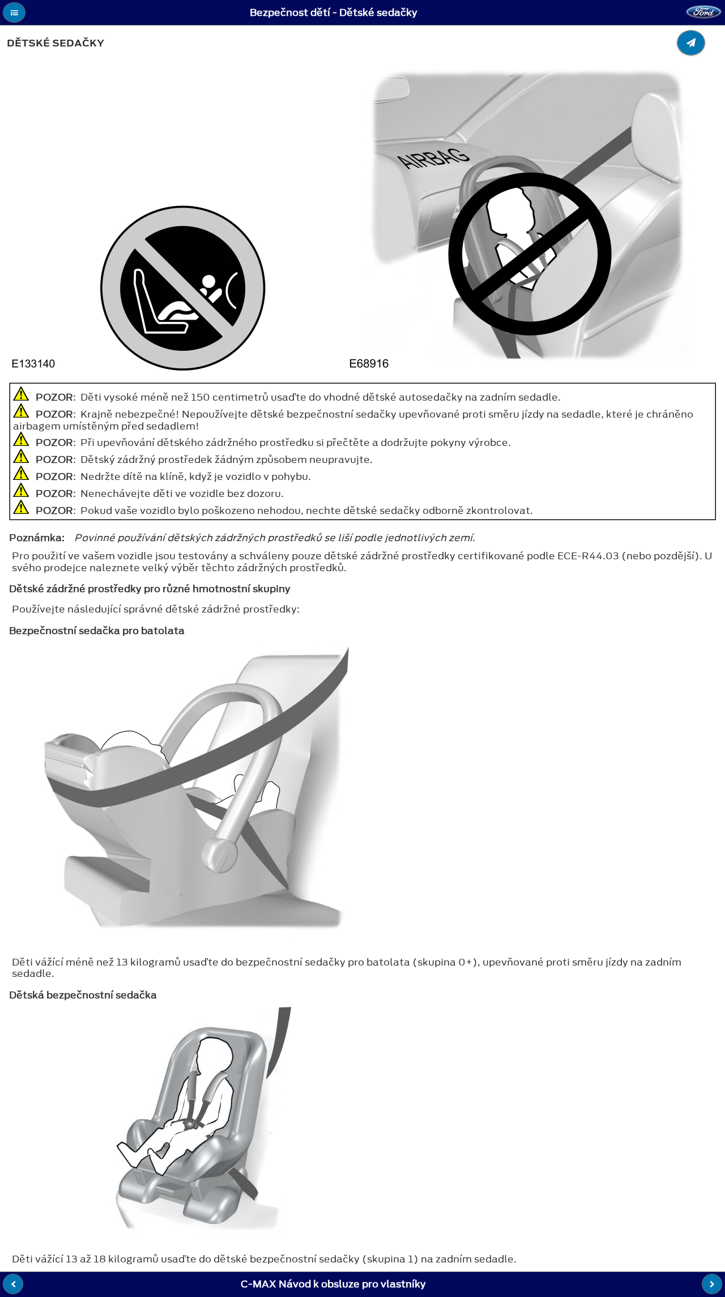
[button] (14, 12)
